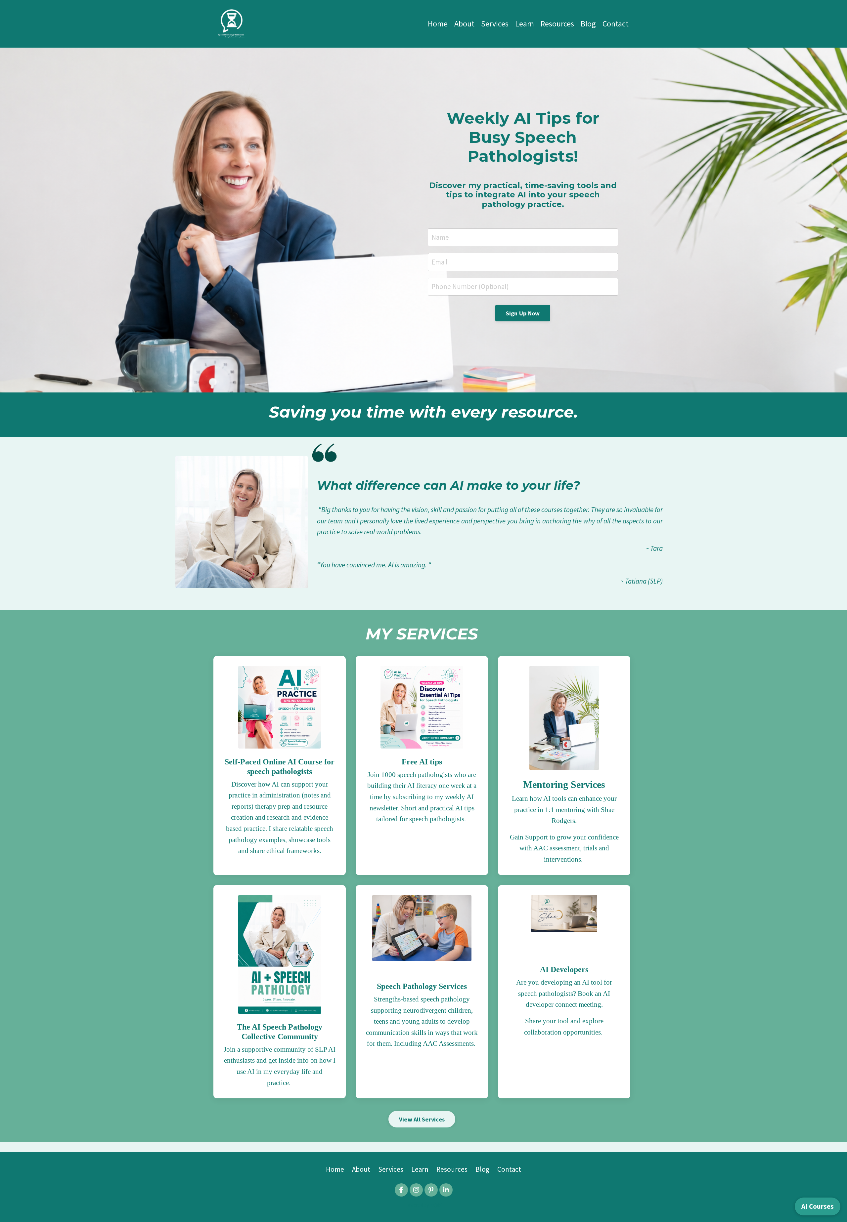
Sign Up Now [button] (523, 313)
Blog (588, 24)
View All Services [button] (422, 1119)
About (464, 24)
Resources (557, 24)
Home (438, 24)
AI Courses (817, 1206)
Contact (615, 24)
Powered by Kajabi (423, 1205)
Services (495, 24)
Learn (524, 24)
